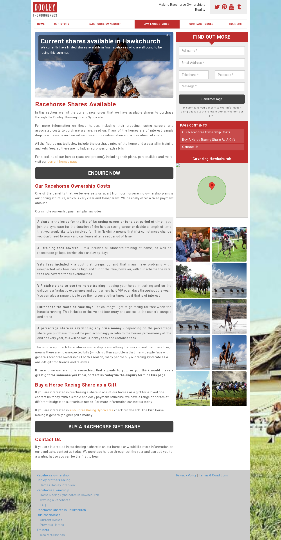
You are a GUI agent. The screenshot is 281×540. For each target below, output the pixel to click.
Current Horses (51, 520)
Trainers (235, 24)
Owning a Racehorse (55, 500)
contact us (190, 147)
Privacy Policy (186, 475)
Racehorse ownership (53, 475)
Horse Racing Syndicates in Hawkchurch (69, 495)
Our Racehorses (201, 24)
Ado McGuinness (52, 535)
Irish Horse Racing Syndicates (91, 410)
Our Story (61, 24)
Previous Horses (52, 525)
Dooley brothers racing (53, 480)
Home (41, 24)
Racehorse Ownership (105, 24)
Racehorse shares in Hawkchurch (61, 510)
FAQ (43, 505)
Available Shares (156, 24)
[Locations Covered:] (36, 3)
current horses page (63, 161)
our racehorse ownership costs (206, 132)
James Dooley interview (58, 485)
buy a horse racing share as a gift (208, 139)
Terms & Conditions (213, 475)
